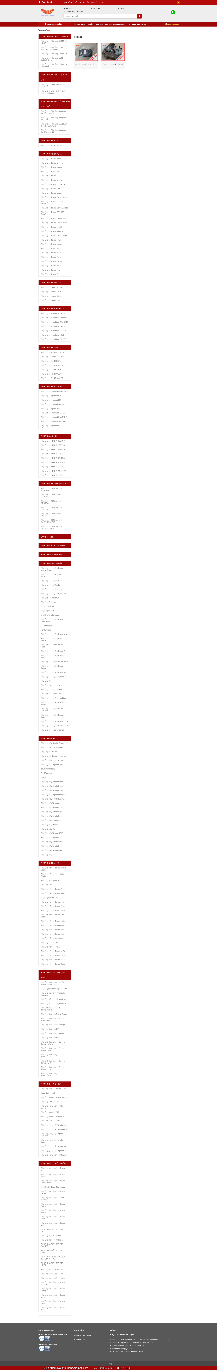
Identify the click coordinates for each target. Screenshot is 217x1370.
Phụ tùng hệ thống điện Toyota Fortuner (53, 1283)
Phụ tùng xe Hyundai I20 (51, 400)
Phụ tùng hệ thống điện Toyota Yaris (53, 1296)
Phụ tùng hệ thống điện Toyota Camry (53, 1290)
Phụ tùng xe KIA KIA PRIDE (52, 475)
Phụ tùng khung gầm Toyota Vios (54, 672)
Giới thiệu (68, 8)
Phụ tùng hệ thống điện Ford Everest (52, 1199)
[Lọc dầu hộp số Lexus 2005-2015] (86, 52)
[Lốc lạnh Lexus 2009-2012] (113, 52)
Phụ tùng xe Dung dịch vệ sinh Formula (53, 86)
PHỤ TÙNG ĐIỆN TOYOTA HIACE (52, 1264)
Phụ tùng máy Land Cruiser (52, 760)
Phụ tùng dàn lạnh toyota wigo (53, 1025)
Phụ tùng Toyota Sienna (50, 602)
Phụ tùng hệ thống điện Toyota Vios (53, 1224)
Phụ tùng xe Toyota (51, 154)
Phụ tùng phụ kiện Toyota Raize (53, 1097)
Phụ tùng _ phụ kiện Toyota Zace (54, 1155)
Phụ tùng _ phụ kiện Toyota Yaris (54, 1146)
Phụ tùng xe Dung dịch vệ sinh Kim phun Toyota (53, 92)
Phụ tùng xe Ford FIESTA (51, 361)
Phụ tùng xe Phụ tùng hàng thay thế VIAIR (54, 119)
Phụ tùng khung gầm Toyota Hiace (52, 639)
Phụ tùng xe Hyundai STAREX (53, 413)
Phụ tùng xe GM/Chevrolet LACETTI (51, 508)
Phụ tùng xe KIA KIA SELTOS (53, 458)
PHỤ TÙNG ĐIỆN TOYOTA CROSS (52, 1230)
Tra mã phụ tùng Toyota (137, 24)
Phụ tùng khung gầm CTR (51, 589)
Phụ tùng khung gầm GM (51, 694)
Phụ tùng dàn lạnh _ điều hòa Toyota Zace (53, 1075)
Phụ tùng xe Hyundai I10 (51, 396)
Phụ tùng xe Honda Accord (51, 287)
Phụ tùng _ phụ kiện (51, 1084)
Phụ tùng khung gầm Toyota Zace (54, 726)
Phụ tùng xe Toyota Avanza (52, 231)
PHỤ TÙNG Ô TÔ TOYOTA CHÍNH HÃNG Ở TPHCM (83, 2)
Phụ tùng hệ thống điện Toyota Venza (53, 1192)
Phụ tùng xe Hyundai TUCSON (53, 421)
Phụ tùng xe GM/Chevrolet (55, 484)
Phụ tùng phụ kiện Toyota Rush (53, 1089)
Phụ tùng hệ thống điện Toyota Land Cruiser (53, 1182)
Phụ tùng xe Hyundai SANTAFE (54, 417)
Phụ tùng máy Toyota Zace (51, 850)
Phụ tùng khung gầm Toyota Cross (52, 667)
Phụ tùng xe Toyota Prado (51, 240)
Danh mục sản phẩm (54, 24)
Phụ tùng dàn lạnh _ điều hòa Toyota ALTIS (53, 1062)
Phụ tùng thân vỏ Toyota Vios (52, 930)
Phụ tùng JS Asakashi (52, 554)
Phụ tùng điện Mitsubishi (51, 1236)
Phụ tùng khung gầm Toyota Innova (52, 656)
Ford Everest (46, 630)
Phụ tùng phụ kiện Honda (51, 1121)
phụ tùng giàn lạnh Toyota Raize (54, 989)
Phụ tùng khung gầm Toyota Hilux (54, 721)
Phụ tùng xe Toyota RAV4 (51, 189)
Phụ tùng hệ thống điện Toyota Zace (53, 1309)
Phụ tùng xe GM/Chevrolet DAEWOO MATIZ (51, 521)
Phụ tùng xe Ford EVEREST (52, 370)
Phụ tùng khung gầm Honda (52, 689)
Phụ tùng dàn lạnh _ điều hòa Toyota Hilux (53, 1068)
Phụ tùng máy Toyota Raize (52, 790)
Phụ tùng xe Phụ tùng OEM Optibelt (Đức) (52, 59)
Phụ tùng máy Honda (49, 825)
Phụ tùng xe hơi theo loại (74, 11)
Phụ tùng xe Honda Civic (51, 296)
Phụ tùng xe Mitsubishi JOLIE (53, 335)
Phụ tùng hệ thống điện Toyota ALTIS (53, 1218)
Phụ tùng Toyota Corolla (50, 585)
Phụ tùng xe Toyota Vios (50, 248)
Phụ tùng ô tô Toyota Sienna (52, 752)
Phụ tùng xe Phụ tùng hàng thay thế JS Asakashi (54, 131)
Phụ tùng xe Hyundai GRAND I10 (54, 391)
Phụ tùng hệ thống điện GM (52, 1274)
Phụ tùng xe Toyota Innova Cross (54, 159)
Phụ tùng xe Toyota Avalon (51, 167)
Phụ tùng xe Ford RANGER (52, 378)
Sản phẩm (96, 8)
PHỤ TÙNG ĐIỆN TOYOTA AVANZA (52, 1245)
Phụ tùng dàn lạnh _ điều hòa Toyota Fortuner (53, 1043)
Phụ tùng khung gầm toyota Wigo (54, 677)
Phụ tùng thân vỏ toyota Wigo (52, 925)
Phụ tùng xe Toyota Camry (51, 261)
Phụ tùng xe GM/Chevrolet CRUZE (51, 515)
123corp (109, 1364)
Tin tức (122, 8)
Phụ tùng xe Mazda (51, 141)
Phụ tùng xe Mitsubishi (53, 309)
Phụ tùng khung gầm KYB (51, 581)
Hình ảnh (99, 24)
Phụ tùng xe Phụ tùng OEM (54, 36)
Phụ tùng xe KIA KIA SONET (52, 454)
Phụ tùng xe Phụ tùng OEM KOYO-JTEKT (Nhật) (52, 48)
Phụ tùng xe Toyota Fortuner (52, 257)
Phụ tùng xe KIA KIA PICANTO (53, 471)
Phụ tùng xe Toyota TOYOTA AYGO (52, 213)
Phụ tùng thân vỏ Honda (50, 947)
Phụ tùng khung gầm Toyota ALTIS (52, 703)
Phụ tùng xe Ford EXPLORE (52, 357)
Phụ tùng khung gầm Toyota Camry (52, 716)
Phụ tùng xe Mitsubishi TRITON (53, 331)
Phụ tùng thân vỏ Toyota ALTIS (53, 951)
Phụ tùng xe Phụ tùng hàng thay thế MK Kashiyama (54, 125)
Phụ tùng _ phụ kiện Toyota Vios (54, 1125)
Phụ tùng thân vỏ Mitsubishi (52, 938)
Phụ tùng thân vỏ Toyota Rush (53, 934)
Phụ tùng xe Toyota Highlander (53, 184)
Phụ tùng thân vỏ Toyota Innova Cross (53, 869)
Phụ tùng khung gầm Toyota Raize (52, 646)
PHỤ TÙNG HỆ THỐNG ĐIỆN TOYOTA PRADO (53, 1258)
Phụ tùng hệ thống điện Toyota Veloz (53, 1169)
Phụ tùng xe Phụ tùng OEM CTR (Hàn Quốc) (54, 65)
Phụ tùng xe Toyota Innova (51, 244)
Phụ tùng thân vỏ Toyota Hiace (53, 902)
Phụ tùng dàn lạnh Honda (51, 1038)
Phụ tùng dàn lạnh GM (50, 1029)
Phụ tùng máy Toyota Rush (52, 816)
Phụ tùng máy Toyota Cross (52, 803)
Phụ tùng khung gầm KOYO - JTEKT (52, 575)
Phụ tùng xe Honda (51, 283)
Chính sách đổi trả (80, 1339)
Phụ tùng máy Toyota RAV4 (52, 765)
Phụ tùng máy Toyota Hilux (51, 846)
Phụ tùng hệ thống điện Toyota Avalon (53, 1175)
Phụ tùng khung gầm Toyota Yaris (54, 662)
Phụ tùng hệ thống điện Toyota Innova (53, 1211)
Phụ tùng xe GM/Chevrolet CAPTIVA (51, 496)
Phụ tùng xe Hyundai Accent (52, 404)
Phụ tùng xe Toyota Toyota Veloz (54, 223)
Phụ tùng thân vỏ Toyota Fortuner (54, 906)
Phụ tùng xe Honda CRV (51, 292)
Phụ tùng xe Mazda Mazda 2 (52, 145)
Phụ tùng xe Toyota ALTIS (51, 253)
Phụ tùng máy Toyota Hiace (52, 786)
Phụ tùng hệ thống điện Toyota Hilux (53, 1302)
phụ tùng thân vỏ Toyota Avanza (53, 898)
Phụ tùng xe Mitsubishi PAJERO (54, 326)
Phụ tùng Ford (46, 885)
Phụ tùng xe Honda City (50, 300)
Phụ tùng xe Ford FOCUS (51, 374)
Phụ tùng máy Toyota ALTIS (52, 833)
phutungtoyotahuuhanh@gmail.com (67, 1367)
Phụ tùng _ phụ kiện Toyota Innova (52, 1107)
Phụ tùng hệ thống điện (53, 1163)
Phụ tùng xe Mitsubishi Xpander (53, 318)
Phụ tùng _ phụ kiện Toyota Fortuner (52, 1135)
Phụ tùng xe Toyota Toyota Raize (54, 197)
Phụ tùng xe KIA (49, 436)
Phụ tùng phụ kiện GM (50, 1112)
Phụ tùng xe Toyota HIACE (51, 227)
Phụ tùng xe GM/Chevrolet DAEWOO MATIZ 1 (51, 527)
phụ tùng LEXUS (47, 611)
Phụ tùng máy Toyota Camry (52, 837)
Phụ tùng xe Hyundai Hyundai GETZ (53, 427)
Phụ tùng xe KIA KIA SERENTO (53, 449)
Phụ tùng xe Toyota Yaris (51, 266)
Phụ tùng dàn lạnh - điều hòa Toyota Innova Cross (52, 983)
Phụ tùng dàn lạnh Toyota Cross (54, 1014)
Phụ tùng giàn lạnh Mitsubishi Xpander (53, 994)
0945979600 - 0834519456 (115, 1367)
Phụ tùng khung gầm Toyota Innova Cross (52, 569)
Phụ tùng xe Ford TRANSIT (52, 365)
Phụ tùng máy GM (48, 829)
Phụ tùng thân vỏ (50, 863)
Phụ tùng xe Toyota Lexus (51, 193)
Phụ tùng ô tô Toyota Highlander (54, 756)
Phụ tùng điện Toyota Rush (52, 1240)
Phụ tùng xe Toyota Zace (51, 274)
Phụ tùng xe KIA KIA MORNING (53, 462)
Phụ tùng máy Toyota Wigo (51, 812)
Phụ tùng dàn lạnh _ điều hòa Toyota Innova (53, 1009)
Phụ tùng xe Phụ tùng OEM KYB (54, 54)
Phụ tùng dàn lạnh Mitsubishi (52, 1033)
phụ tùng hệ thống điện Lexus (53, 1187)
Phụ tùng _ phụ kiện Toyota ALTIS (54, 1129)
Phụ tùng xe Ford (50, 348)
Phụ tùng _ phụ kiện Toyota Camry (52, 1141)
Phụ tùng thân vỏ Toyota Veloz (53, 893)
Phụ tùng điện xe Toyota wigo (53, 1269)
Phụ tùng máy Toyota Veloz (52, 782)
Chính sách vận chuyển (82, 1335)
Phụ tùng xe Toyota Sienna (52, 163)
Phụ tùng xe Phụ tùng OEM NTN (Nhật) (54, 42)
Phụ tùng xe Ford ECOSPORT (53, 352)
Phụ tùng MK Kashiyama (53, 546)
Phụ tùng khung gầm (51, 563)
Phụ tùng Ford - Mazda (50, 1102)
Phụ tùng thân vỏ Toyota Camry (53, 955)
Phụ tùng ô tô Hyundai (50, 880)
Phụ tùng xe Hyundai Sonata (52, 409)
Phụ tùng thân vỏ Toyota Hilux (53, 960)
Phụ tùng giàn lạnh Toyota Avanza (54, 1004)
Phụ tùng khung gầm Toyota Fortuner (52, 710)
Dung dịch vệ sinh (48, 1093)
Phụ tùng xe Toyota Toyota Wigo (54, 236)
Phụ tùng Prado (47, 681)
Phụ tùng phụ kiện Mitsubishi (52, 1116)
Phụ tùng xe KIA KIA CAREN (52, 467)
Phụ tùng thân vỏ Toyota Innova (53, 910)
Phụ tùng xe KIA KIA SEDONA (53, 441)
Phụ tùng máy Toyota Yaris (51, 842)
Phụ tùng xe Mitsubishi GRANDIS (54, 322)
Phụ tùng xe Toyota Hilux (51, 270)
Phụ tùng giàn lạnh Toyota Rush (54, 999)
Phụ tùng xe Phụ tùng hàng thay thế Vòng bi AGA (54, 112)
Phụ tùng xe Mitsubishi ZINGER (53, 339)
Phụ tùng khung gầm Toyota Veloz (54, 634)
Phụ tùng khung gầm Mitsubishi (53, 698)
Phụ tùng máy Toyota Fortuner (53, 795)
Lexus (43, 777)
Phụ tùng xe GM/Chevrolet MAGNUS (51, 489)
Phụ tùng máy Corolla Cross (52, 743)
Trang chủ (42, 30)
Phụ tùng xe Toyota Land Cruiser (54, 218)
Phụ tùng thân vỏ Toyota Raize (53, 889)
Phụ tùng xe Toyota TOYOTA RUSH (52, 203)
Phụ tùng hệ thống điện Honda (53, 1278)
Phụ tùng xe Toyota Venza (51, 180)
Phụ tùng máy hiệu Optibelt (52, 747)
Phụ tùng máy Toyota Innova (52, 799)
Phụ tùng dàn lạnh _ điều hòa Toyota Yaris (53, 1049)
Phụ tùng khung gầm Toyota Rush (54, 651)
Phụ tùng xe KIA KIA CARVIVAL (54, 445)
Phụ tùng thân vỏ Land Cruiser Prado (53, 875)
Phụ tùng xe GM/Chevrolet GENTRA (51, 502)
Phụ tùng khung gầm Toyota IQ (53, 594)
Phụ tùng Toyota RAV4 (50, 598)
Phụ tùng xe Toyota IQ (50, 171)
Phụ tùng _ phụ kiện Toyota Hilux (54, 1151)
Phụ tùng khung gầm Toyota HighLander (52, 620)
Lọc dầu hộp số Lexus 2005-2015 (88, 64)
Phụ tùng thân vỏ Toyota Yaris (53, 921)
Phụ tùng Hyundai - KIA (50, 685)
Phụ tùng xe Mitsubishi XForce (53, 313)
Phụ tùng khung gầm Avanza (52, 730)
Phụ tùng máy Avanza (49, 855)
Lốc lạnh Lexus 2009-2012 (113, 64)
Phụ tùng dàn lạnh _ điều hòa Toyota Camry (53, 1056)
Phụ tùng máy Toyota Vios (51, 807)
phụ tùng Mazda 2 (48, 606)
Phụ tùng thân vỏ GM (49, 943)
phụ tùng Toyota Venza (50, 615)
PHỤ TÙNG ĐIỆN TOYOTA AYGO (52, 1252)
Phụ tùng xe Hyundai (52, 387)
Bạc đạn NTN (47, 537)
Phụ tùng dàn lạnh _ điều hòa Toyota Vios (53, 1019)
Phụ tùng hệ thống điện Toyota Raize (53, 1205)
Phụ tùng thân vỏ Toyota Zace (53, 964)
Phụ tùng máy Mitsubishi (51, 820)
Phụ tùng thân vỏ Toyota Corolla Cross (54, 916)
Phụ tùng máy (48, 738)
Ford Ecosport (46, 626)
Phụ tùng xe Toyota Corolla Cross (54, 208)
